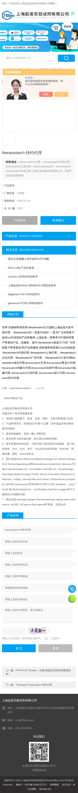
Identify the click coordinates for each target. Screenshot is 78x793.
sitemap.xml (45, 789)
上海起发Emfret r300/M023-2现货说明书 (32, 285)
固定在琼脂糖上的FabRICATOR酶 (28, 258)
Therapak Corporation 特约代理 (34, 684)
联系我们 (58, 220)
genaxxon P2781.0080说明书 (25, 303)
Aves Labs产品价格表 (21, 267)
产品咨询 (20, 220)
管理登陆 (54, 784)
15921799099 (72, 589)
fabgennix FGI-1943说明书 (24, 294)
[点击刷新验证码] (38, 631)
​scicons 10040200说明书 (23, 276)
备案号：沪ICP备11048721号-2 (31, 784)
